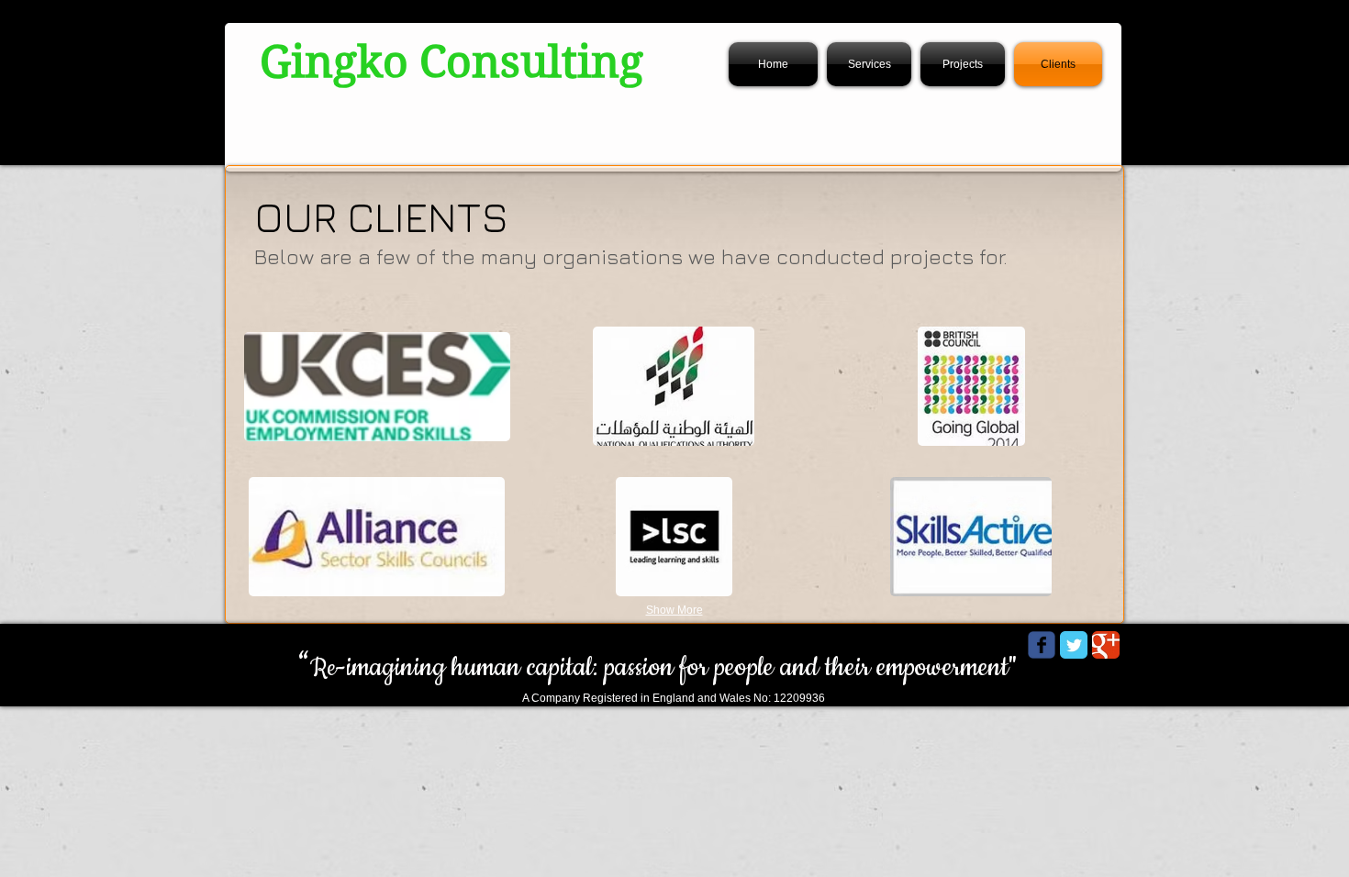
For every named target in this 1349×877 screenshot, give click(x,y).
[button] (377, 386)
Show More (674, 610)
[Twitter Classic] (1073, 645)
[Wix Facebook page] (1041, 645)
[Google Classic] (1106, 645)
